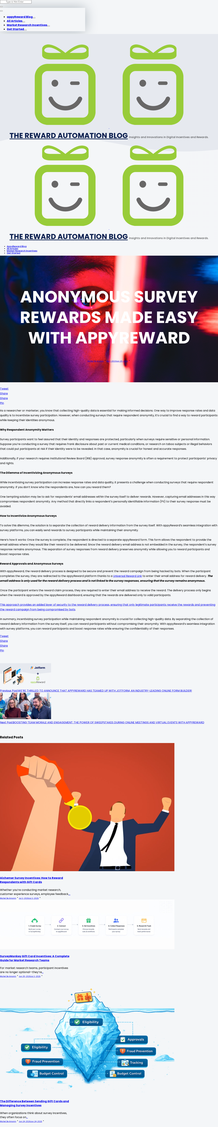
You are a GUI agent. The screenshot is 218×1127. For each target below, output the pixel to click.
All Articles (14, 21)
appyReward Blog (20, 17)
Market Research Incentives (27, 25)
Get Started (15, 29)
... (69, 894)
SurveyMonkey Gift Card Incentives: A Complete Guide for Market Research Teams (34, 958)
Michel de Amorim (96, 361)
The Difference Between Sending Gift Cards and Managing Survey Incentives (34, 1103)
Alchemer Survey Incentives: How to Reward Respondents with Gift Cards (31, 880)
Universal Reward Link (127, 576)
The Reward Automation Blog (69, 136)
